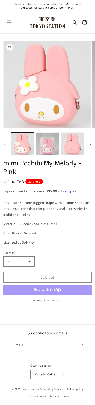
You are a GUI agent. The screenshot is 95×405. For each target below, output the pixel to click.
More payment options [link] (47, 300)
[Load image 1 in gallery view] (22, 143)
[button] (9, 22)
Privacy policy (37, 396)
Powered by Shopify (51, 389)
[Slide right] (90, 145)
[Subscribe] (81, 345)
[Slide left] (5, 145)
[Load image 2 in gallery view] (47, 143)
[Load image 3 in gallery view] (72, 143)
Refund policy (75, 389)
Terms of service (60, 396)
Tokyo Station (31, 389)
